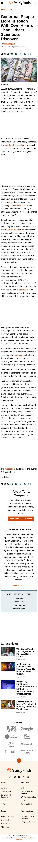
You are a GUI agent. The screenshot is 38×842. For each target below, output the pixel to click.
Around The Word (7, 816)
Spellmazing (5, 823)
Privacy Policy (6, 838)
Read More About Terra (21, 519)
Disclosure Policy (16, 838)
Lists (22, 788)
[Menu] (2, 3)
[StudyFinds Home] (19, 3)
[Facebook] (19, 777)
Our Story (4, 788)
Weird (9, 9)
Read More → (19, 585)
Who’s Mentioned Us (28, 797)
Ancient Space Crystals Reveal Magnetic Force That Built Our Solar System (26, 669)
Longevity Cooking (28, 822)
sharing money (13, 230)
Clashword (5, 820)
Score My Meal (26, 804)
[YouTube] (14, 777)
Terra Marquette (9, 44)
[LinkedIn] (28, 777)
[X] (23, 777)
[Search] (36, 3)
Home (3, 9)
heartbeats (23, 290)
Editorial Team (6, 791)
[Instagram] (10, 777)
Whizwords (5, 827)
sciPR (23, 800)
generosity (18, 355)
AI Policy (4, 804)
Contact (3, 800)
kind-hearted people (14, 145)
